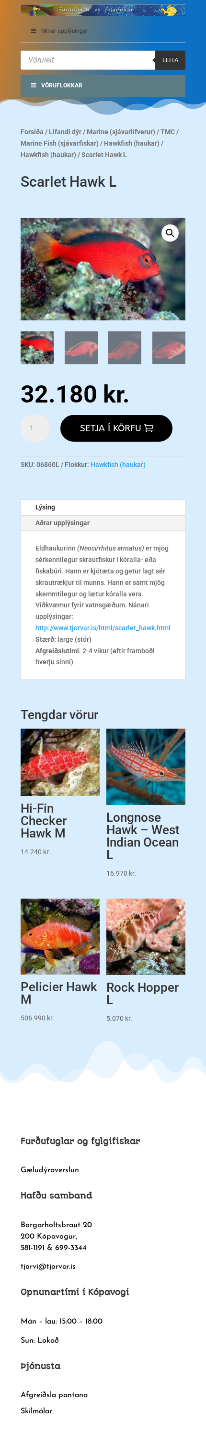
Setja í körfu (110, 428)
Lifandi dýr (65, 132)
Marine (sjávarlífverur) (121, 132)
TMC (167, 132)
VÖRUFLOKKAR (61, 85)
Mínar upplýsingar (64, 31)
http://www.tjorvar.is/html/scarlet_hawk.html (103, 628)
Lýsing (45, 507)
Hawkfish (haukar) (132, 143)
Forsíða (32, 132)
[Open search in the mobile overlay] (103, 60)
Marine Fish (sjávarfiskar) (60, 143)
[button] (170, 233)
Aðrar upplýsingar (62, 523)
